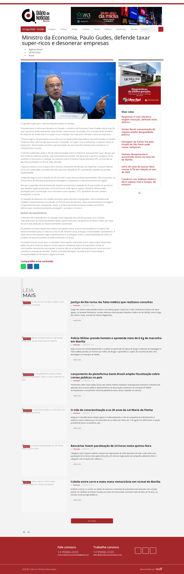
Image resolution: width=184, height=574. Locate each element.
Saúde (74, 29)
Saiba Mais (77, 320)
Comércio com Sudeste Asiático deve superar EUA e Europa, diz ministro (139, 182)
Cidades (52, 29)
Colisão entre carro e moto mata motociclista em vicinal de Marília (115, 481)
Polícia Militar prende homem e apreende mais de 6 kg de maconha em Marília (116, 339)
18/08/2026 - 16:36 (88, 345)
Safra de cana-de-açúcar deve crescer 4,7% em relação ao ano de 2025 (139, 169)
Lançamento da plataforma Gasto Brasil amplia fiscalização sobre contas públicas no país (115, 375)
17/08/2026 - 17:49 (88, 381)
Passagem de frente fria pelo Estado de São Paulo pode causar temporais (138, 144)
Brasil (97, 29)
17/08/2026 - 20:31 (88, 485)
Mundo (134, 29)
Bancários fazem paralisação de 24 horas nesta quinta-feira (111, 446)
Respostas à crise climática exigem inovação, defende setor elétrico (139, 119)
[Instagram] (145, 551)
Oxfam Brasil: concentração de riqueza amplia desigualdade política (138, 132)
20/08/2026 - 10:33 (88, 305)
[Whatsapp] (153, 551)
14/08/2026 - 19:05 (88, 413)
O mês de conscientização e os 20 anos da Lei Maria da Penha (112, 410)
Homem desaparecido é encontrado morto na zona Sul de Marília (138, 157)
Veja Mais (92, 521)
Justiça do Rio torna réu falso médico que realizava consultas (112, 302)
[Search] (160, 29)
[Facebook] (138, 551)
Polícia (64, 29)
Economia (121, 29)
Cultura (85, 29)
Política (108, 29)
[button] (23, 266)
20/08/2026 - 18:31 (88, 449)
